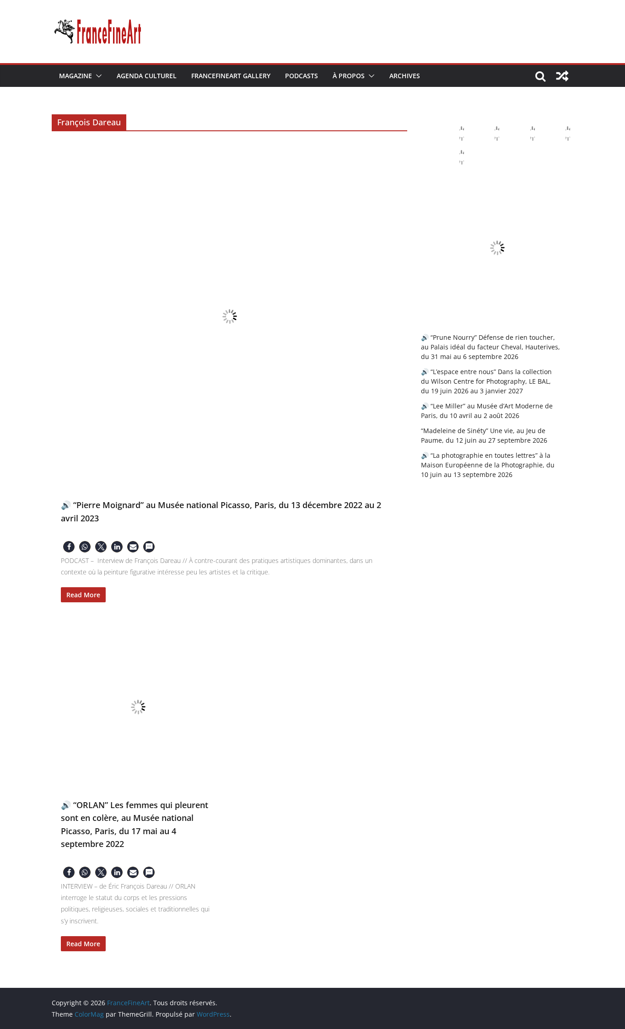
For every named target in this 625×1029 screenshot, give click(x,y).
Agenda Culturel (147, 75)
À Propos (349, 75)
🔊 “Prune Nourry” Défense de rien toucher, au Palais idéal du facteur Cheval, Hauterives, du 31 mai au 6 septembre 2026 (490, 347)
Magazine (75, 75)
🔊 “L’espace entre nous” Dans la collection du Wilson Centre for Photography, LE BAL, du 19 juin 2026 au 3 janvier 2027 (486, 381)
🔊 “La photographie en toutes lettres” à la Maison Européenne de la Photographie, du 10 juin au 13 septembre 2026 (488, 465)
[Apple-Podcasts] (454, 133)
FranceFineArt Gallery (230, 75)
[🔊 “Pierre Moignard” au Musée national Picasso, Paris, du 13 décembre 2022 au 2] (229, 316)
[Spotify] (454, 157)
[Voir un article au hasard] (562, 76)
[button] (97, 76)
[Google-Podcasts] (489, 133)
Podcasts (301, 75)
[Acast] (525, 133)
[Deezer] (560, 133)
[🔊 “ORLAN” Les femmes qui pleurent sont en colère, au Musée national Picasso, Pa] (138, 707)
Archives (404, 75)
